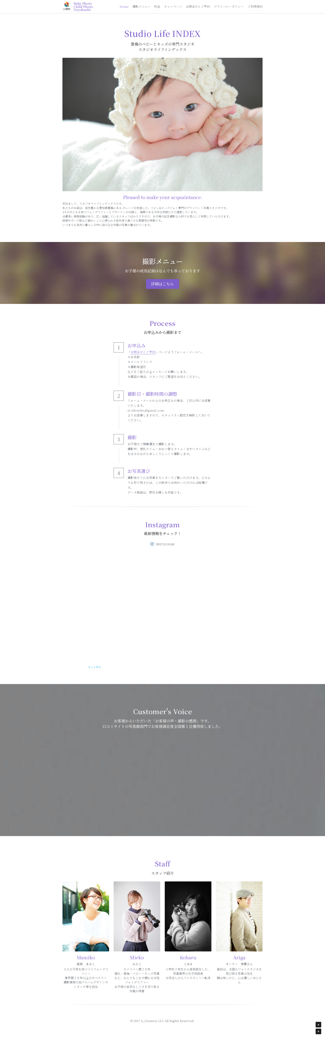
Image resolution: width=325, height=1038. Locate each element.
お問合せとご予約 (143, 352)
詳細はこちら (162, 283)
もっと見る (94, 667)
